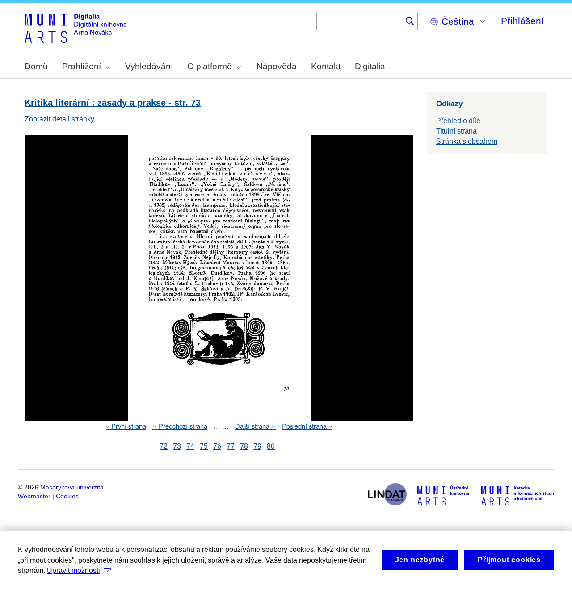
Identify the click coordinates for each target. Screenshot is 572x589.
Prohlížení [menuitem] (81, 66)
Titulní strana (456, 131)
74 (190, 446)
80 (271, 446)
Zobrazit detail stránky (59, 119)
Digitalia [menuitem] (370, 66)
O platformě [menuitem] (209, 66)
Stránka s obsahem (466, 141)
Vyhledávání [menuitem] (149, 66)
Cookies (67, 496)
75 (204, 446)
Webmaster (34, 496)
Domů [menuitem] (36, 66)
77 (231, 446)
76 (217, 446)
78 (244, 446)
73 (177, 446)
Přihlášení (522, 21)
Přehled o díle (458, 121)
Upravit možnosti (73, 570)
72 (164, 446)
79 (257, 446)
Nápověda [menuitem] (277, 66)
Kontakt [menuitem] (326, 66)
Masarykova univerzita (72, 487)
